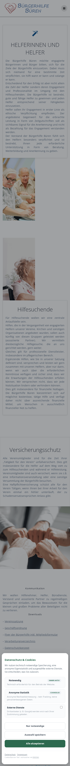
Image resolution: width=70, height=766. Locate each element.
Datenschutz (10, 754)
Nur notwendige (35, 726)
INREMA (36, 757)
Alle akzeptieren (35, 743)
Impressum (22, 754)
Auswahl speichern (35, 734)
